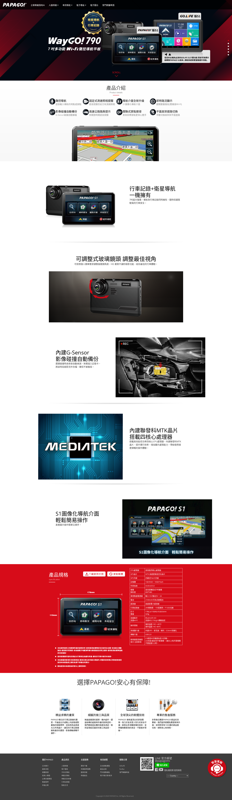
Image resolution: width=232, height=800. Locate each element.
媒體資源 (45, 772)
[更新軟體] (116, 574)
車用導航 (67, 5)
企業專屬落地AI (38, 5)
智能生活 (64, 785)
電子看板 (80, 5)
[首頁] (15, 7)
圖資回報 (84, 772)
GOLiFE (122, 766)
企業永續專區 (47, 779)
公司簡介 (45, 766)
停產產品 (84, 775)
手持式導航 (65, 772)
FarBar (122, 769)
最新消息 (45, 769)
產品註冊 (103, 769)
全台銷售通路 (105, 766)
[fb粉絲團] (157, 769)
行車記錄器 (65, 782)
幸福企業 (45, 785)
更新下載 (84, 766)
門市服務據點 (105, 772)
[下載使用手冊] (94, 574)
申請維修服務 (85, 769)
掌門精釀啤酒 (108, 5)
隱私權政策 (169, 770)
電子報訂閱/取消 (106, 775)
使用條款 (178, 770)
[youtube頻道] (161, 769)
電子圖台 (94, 5)
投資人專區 (46, 775)
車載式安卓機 (66, 779)
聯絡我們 (45, 782)
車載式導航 (65, 775)
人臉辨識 (53, 5)
